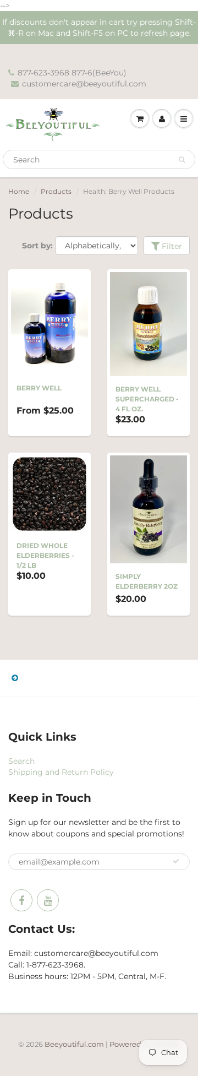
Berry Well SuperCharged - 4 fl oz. (147, 399)
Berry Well (39, 388)
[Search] (181, 160)
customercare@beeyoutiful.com (84, 84)
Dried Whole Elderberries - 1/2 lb (45, 555)
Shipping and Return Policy (61, 772)
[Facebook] (21, 900)
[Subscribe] (176, 861)
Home (18, 191)
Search (21, 761)
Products (56, 191)
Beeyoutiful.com (74, 1044)
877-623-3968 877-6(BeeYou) (72, 73)
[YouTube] (48, 900)
